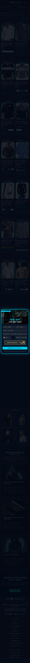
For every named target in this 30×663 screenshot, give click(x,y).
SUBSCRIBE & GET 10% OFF (15, 348)
